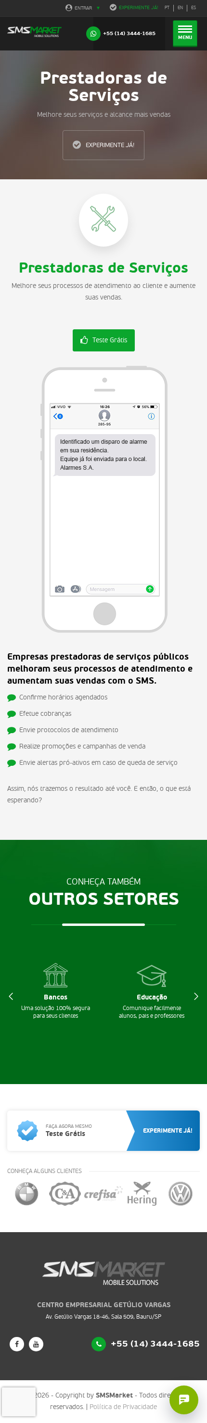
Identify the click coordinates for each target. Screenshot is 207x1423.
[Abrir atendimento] (183, 1400)
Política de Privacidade (123, 1407)
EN (180, 8)
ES (193, 8)
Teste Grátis (109, 340)
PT (167, 8)
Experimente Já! (138, 8)
